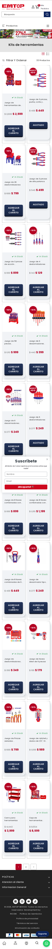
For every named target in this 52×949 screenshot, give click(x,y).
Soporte (42, 933)
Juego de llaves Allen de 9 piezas (37, 660)
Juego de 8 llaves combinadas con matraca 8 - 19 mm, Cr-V (13, 501)
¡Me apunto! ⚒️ (26, 486)
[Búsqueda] (47, 14)
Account (15, 943)
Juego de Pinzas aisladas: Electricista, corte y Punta (13, 739)
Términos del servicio (27, 923)
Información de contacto (27, 928)
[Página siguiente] (34, 867)
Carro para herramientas (11, 819)
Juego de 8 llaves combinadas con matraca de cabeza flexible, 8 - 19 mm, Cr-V (37, 501)
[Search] (37, 944)
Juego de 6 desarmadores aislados (36, 342)
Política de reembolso (31, 913)
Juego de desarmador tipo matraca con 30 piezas (37, 580)
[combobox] (26, 14)
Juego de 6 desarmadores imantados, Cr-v (12, 422)
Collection (26, 943)
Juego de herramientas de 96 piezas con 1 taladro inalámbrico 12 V (12, 104)
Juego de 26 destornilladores (12, 183)
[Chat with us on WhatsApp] (46, 943)
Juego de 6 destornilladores (37, 418)
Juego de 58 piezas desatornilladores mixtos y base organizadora (13, 342)
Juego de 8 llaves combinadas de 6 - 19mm (13, 580)
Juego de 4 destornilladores (37, 263)
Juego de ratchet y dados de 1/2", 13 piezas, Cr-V (38, 739)
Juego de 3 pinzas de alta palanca (38, 180)
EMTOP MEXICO (19, 907)
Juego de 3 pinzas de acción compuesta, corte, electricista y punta (13, 263)
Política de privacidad (27, 918)
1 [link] (18, 867)
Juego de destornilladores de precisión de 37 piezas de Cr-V (13, 660)
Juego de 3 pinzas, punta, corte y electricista (38, 100)
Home (4, 943)
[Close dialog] (47, 459)
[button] (37, 7)
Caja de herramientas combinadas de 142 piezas (37, 819)
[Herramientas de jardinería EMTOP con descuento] (26, 33)
